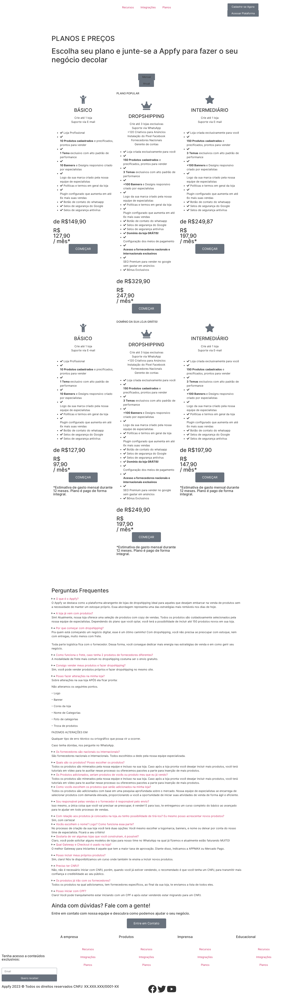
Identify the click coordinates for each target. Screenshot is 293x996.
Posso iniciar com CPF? (71, 891)
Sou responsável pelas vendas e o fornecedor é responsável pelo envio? (102, 801)
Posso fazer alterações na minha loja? (80, 676)
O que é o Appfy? (67, 598)
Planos (166, 7)
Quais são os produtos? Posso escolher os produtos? (90, 762)
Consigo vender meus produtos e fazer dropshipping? (90, 665)
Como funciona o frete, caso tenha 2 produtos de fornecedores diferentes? (104, 655)
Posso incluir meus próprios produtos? (80, 855)
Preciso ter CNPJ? (67, 865)
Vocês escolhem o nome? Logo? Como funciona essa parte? (95, 824)
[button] (146, 77)
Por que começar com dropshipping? (80, 628)
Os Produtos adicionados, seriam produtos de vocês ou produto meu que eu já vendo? (112, 774)
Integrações (148, 7)
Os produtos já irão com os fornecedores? (83, 880)
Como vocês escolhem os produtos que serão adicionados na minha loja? (103, 787)
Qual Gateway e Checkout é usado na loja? (83, 844)
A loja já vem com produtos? (74, 613)
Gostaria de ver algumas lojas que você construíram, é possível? (97, 836)
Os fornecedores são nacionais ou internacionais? (88, 751)
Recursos (128, 7)
